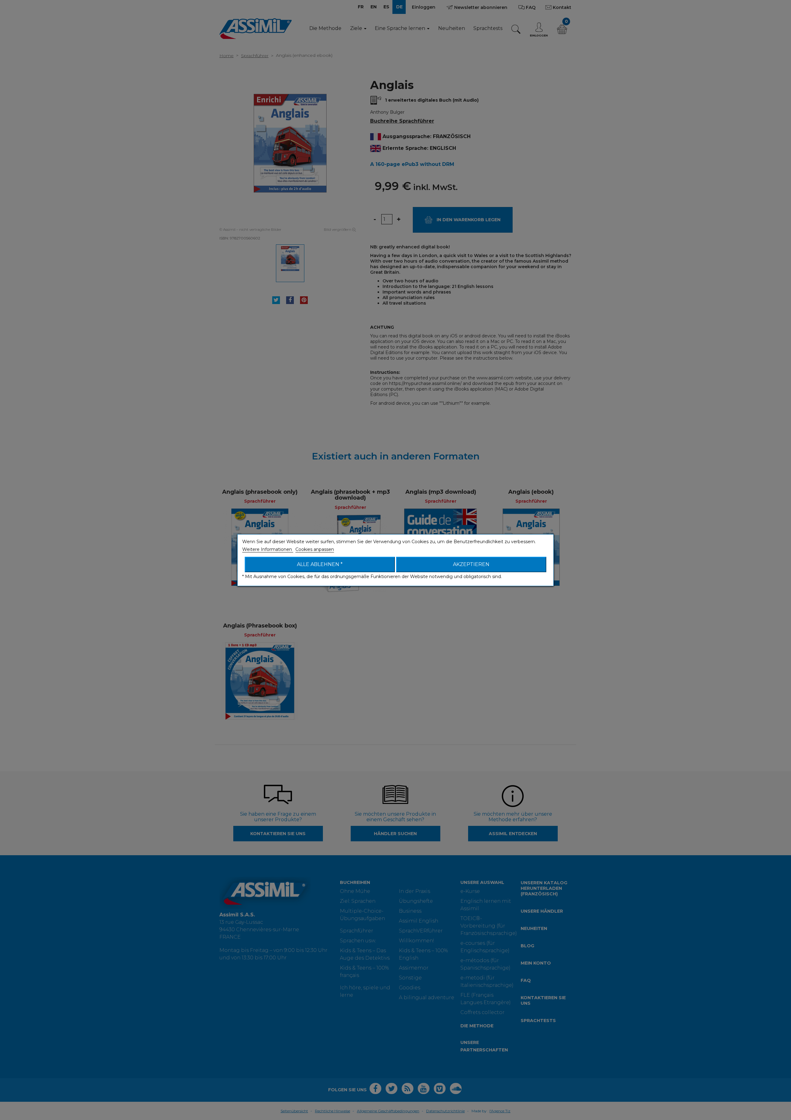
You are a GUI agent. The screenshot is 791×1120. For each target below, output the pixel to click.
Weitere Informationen (267, 549)
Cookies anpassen (314, 549)
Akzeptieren (471, 564)
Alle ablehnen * (320, 564)
